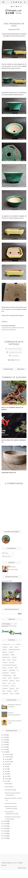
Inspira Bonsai (5, 672)
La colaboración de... (6, 675)
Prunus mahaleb (9, 786)
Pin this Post (15, 355)
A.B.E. (13, 644)
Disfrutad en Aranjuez (10, 790)
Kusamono (13, 672)
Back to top (21, 868)
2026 (4, 735)
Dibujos (14, 659)
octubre (7, 759)
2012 (4, 835)
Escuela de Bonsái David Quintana (9, 665)
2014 (4, 831)
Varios (11, 693)
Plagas (9, 683)
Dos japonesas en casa (10, 803)
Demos (3, 659)
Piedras (17, 680)
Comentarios (7, 556)
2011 (4, 838)
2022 (4, 744)
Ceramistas (11, 652)
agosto (7, 764)
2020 (4, 749)
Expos (16, 667)
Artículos (4, 649)
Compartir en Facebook (14, 348)
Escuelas (4, 667)
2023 (4, 742)
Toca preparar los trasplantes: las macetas (13, 327)
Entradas (6, 553)
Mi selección (16, 678)
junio (6, 769)
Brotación (4, 652)
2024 (4, 739)
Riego (17, 688)
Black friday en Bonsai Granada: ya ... (14, 441)
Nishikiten (12, 680)
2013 (4, 833)
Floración (4, 670)
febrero (7, 778)
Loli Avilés (12, 566)
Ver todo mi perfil (13, 569)
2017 (4, 823)
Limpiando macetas (9, 472)
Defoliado (14, 657)
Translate (13, 626)
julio (6, 766)
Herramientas (12, 670)
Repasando (12, 688)
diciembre (7, 754)
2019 (4, 752)
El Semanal (4, 662)
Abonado (18, 644)
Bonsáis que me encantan (14, 649)
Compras (13, 654)
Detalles (9, 659)
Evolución (10, 667)
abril (6, 773)
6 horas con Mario (6, 644)
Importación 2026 (7, 581)
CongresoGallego (6, 657)
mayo (6, 771)
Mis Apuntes (4, 680)
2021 (4, 747)
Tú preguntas (5, 693)
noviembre (8, 756)
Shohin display (8, 783)
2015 (4, 828)
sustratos (17, 693)
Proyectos (13, 685)
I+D (17, 670)
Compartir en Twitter (15, 352)
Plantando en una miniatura (9, 329)
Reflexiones (4, 688)
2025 (4, 737)
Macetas (17, 360)
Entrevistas (11, 662)
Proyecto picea (5, 685)
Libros (14, 675)
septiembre (8, 761)
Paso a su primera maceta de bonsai (12, 408)
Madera (9, 678)
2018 (4, 821)
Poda (14, 683)
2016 (4, 826)
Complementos (5, 654)
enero (6, 781)
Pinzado (4, 683)
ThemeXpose (15, 862)
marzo (6, 776)
